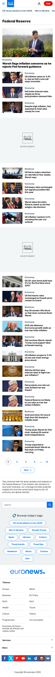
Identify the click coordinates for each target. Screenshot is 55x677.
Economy (7, 59)
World (32, 589)
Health (5, 607)
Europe (5, 589)
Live (48, 3)
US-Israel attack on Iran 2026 (17, 10)
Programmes (8, 620)
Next (26, 470)
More (4, 647)
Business (29, 169)
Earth (4, 601)
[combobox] (27, 505)
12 (47, 461)
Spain (11, 537)
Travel (32, 607)
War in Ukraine (42, 10)
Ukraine (27, 537)
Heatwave (12, 551)
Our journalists (36, 620)
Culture (43, 537)
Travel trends (18, 544)
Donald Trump (39, 530)
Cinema (44, 551)
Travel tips (38, 544)
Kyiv (27, 558)
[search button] (50, 505)
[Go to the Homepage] (10, 3)
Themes (6, 582)
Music (29, 551)
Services (6, 640)
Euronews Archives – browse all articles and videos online (13, 628)
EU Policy (33, 595)
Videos (32, 613)
